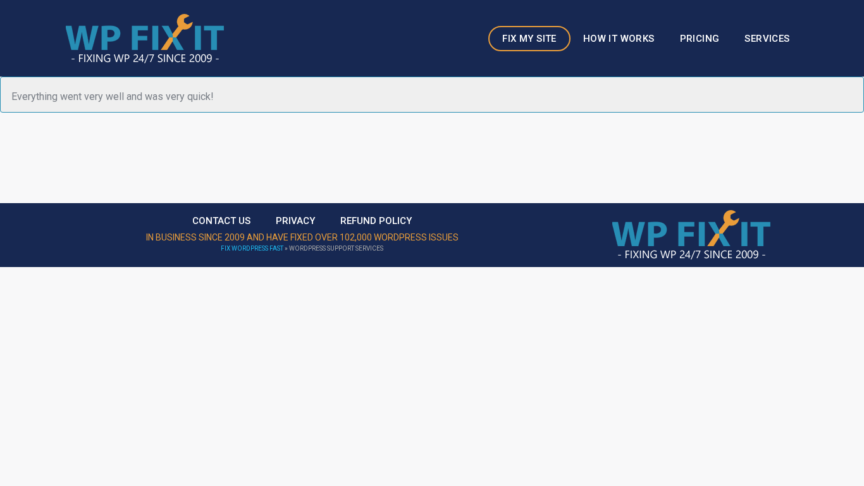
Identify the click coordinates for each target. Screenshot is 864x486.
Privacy (295, 221)
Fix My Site (529, 38)
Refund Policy (376, 221)
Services (766, 38)
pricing (700, 38)
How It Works (619, 38)
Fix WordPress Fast (252, 248)
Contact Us (221, 221)
